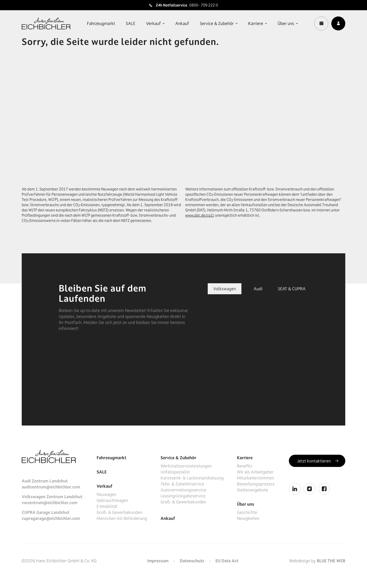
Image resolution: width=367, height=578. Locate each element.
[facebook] (324, 489)
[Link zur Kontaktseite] (338, 23)
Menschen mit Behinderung (122, 518)
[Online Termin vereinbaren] (321, 23)
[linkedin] (295, 489)
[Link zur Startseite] (46, 23)
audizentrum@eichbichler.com (51, 487)
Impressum (158, 561)
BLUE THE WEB (331, 561)
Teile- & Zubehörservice (182, 484)
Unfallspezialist (175, 472)
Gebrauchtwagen (112, 500)
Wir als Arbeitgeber (255, 472)
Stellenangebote (252, 490)
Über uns (286, 23)
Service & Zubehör (217, 23)
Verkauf (153, 23)
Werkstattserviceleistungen (186, 466)
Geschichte (247, 512)
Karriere (255, 23)
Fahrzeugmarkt (101, 23)
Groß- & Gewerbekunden (119, 512)
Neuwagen (106, 494)
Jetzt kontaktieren (314, 461)
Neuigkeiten (248, 518)
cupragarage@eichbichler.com (51, 518)
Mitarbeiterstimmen (255, 478)
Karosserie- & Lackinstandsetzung (192, 478)
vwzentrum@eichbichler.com (49, 502)
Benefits (244, 466)
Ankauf (182, 23)
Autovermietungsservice (183, 490)
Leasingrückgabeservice (183, 496)
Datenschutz (192, 561)
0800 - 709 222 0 (203, 5)
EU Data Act (226, 561)
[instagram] (309, 489)
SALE (130, 23)
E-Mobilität (107, 506)
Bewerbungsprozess (256, 484)
